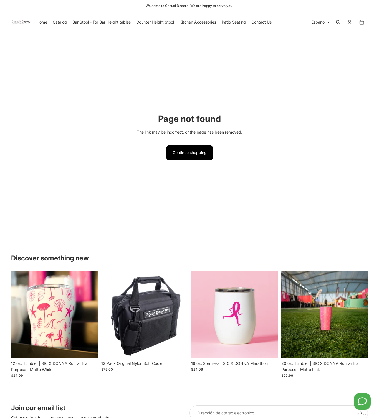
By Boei (362, 414)
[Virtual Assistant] (362, 401)
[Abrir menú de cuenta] (349, 22)
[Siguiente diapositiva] (179, 315)
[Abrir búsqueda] (338, 22)
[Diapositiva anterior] (109, 315)
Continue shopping (190, 152)
